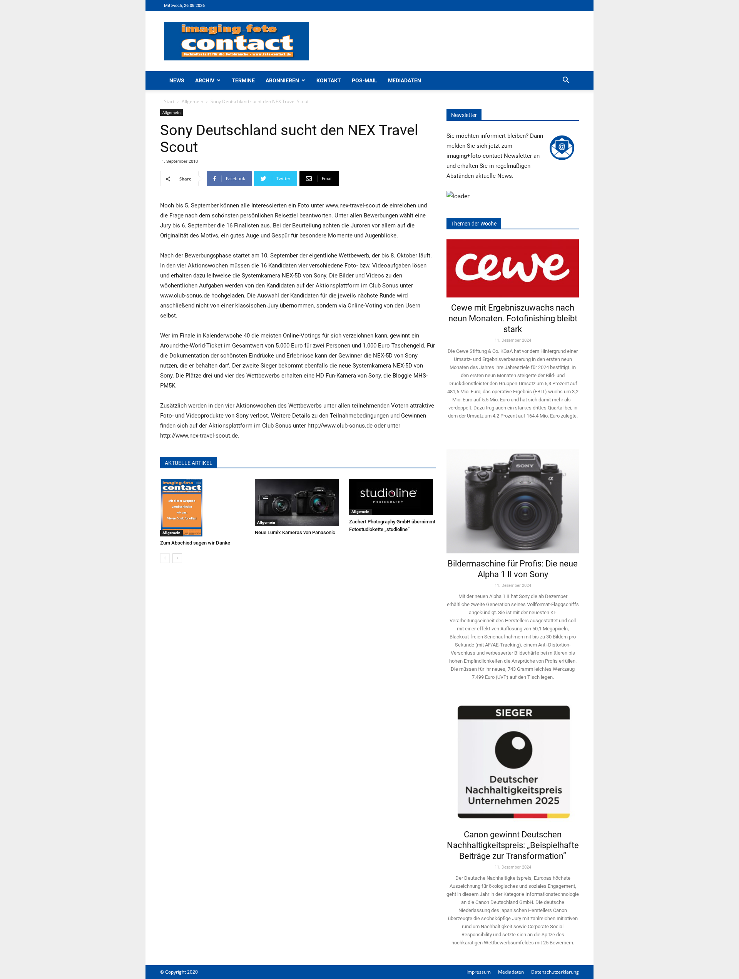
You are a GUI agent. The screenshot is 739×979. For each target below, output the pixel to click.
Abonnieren (282, 80)
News (176, 80)
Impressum (478, 972)
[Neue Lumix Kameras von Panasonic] (298, 502)
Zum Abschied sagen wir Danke (195, 543)
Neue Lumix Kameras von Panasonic (295, 532)
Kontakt (328, 80)
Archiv (204, 80)
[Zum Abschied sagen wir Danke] (203, 507)
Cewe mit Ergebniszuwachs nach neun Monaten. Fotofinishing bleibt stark (512, 318)
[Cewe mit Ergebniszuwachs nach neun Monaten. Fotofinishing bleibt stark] (512, 268)
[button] (566, 81)
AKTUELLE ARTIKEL (188, 463)
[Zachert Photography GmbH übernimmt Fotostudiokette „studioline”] (392, 497)
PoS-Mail (364, 80)
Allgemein (192, 101)
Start (169, 101)
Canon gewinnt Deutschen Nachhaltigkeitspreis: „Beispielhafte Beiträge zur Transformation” (513, 845)
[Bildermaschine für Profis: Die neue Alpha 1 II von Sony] (512, 495)
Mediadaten (404, 80)
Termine (243, 80)
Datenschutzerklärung (555, 972)
